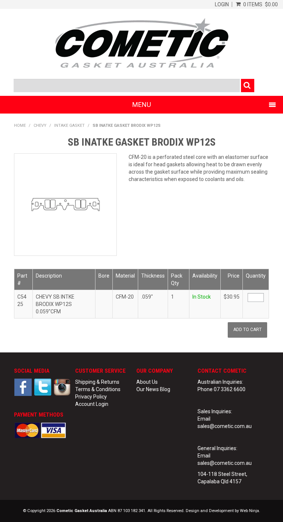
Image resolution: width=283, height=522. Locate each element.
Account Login (91, 404)
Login (222, 4)
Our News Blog (153, 389)
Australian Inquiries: (220, 382)
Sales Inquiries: (215, 411)
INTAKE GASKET (69, 125)
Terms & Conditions (97, 389)
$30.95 (232, 297)
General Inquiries (217, 448)
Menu (141, 104)
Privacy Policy (91, 397)
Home (20, 125)
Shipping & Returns (97, 382)
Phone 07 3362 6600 (221, 389)
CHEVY (40, 125)
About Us (147, 382)
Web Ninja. (250, 510)
